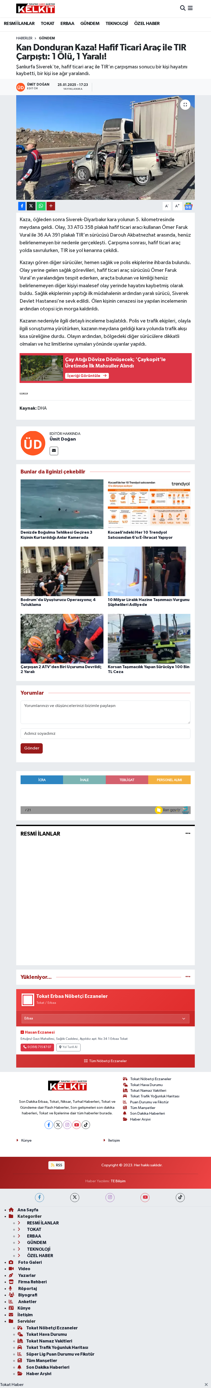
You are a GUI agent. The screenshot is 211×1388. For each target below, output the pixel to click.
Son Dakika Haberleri (147, 1113)
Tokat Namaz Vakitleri (148, 1091)
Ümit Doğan (63, 439)
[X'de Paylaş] (31, 206)
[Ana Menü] (190, 8)
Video (23, 1269)
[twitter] (74, 1197)
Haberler (24, 38)
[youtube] (145, 1197)
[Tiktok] (86, 1125)
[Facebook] (49, 1125)
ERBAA (67, 23)
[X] (58, 1125)
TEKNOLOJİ (117, 23)
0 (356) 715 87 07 (39, 1047)
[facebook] (39, 1197)
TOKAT (48, 23)
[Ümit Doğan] (33, 443)
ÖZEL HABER (147, 23)
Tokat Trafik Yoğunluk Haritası (154, 1096)
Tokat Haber (12, 1385)
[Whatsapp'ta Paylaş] (41, 206)
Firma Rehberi (32, 1282)
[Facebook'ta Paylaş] (21, 206)
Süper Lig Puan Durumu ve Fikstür (60, 1354)
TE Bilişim (118, 1181)
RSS (58, 1165)
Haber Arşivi (140, 1119)
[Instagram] (67, 1125)
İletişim (114, 1140)
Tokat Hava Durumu (146, 1085)
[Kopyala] (22, 393)
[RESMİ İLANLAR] (188, 834)
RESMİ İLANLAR (19, 23)
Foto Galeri (29, 1262)
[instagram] (110, 1197)
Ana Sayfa (27, 1210)
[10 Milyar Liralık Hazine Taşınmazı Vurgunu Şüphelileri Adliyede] (149, 571)
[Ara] (183, 8)
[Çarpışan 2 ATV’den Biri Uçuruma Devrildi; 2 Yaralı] (62, 638)
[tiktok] (180, 1197)
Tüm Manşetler (142, 1108)
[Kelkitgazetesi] (35, 8)
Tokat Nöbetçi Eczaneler (150, 1079)
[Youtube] (76, 1125)
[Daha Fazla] (51, 206)
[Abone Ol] (188, 206)
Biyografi (27, 1295)
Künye (26, 1140)
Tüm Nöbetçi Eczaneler (108, 1061)
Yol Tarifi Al (70, 1047)
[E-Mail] (54, 451)
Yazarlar (26, 1275)
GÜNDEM (89, 23)
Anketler (27, 1302)
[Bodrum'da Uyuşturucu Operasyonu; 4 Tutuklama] (62, 571)
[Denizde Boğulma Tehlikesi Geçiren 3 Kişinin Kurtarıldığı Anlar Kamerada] (62, 504)
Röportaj (27, 1288)
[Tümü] (188, 977)
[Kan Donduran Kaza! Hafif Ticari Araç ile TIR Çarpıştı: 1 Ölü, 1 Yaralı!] (105, 147)
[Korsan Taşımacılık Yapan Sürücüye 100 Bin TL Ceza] (149, 638)
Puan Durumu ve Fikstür (149, 1102)
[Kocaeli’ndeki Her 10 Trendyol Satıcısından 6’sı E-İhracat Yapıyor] (149, 504)
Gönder (31, 748)
